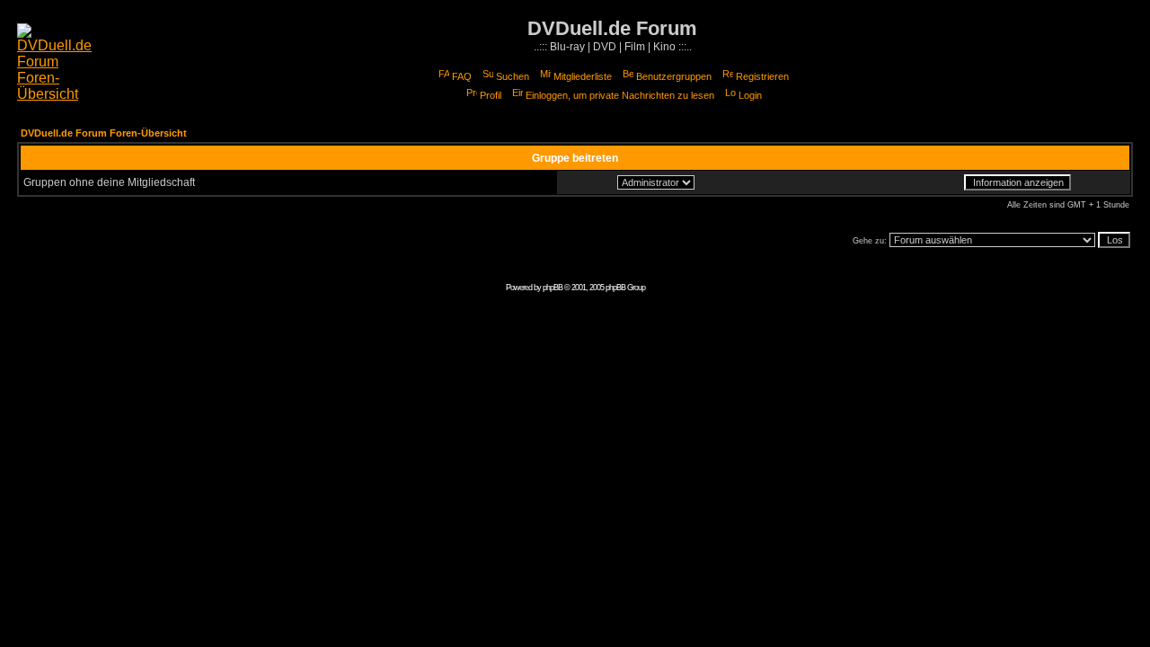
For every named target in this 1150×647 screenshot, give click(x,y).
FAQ (462, 76)
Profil (490, 95)
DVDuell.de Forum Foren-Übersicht (104, 133)
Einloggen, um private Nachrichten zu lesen (620, 95)
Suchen (512, 76)
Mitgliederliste (582, 76)
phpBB (552, 287)
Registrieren (762, 76)
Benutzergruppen (674, 76)
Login (750, 95)
